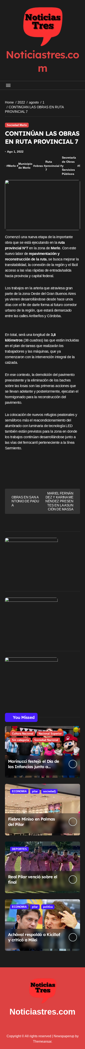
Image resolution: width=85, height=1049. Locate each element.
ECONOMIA (19, 791)
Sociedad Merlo (17, 125)
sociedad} (49, 791)
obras (39, 165)
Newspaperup (64, 1036)
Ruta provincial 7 (52, 165)
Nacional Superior (50, 733)
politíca (48, 906)
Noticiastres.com (42, 1011)
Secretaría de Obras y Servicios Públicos (69, 165)
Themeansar (42, 1041)
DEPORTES (19, 849)
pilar (35, 791)
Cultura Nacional (22, 733)
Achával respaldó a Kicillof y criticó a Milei (34, 937)
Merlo (12, 165)
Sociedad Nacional (46, 740)
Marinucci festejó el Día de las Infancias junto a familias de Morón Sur (33, 767)
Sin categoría (20, 740)
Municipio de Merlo (25, 166)
